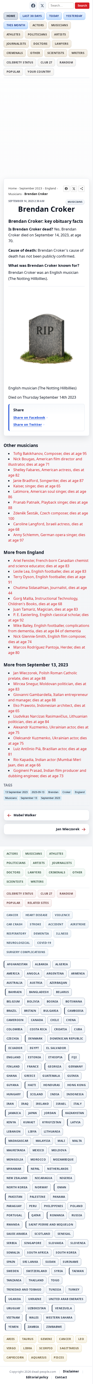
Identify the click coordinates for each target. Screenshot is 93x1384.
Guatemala (51, 1076)
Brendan (53, 792)
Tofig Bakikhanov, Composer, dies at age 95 (50, 453)
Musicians (59, 25)
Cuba (78, 1029)
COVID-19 (44, 943)
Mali (61, 1141)
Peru (33, 1206)
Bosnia (52, 1001)
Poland (76, 1206)
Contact (61, 1377)
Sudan (50, 1262)
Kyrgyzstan (51, 1122)
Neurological (18, 943)
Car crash (15, 924)
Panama (59, 1197)
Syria (58, 1271)
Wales (34, 1317)
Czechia (13, 1038)
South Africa (38, 1252)
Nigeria (66, 1178)
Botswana (73, 1001)
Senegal (64, 1234)
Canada (37, 1020)
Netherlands (57, 1169)
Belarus (62, 992)
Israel (61, 1104)
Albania (41, 964)
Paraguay (14, 1206)
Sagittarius (69, 1348)
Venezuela (63, 1308)
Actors (38, 25)
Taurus (27, 1339)
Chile (54, 1020)
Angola (33, 973)
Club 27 (46, 62)
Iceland (36, 1094)
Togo (55, 1280)
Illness (62, 933)
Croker (67, 792)
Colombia (15, 1029)
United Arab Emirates (66, 1299)
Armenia (78, 973)
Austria (36, 983)
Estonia (34, 1057)
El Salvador (56, 1048)
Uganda (14, 1299)
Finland (13, 1066)
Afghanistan (17, 964)
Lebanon (14, 1131)
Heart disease (37, 915)
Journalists (16, 44)
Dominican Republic (66, 1038)
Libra (27, 1348)
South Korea (66, 1252)
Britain (30, 1011)
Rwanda (13, 1224)
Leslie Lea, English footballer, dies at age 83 (49, 571)
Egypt (34, 1048)
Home (11, 16)
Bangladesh (39, 992)
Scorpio (46, 1348)
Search (82, 5)
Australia (15, 983)
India (54, 1094)
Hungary (14, 1094)
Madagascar (18, 1141)
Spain (11, 1262)
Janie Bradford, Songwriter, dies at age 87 (48, 480)
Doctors (40, 44)
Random (66, 62)
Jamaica (14, 1113)
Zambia (33, 1327)
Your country (39, 72)
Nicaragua (43, 1178)
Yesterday (74, 16)
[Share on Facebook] (66, 189)
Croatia (60, 1029)
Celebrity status (20, 62)
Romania (57, 1215)
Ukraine (34, 1299)
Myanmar (14, 1169)
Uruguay (14, 1308)
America (13, 973)
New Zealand (17, 1178)
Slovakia (56, 1243)
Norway (41, 1187)
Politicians (37, 34)
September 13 (29, 798)
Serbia (12, 1243)
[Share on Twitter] (74, 189)
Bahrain (15, 992)
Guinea (73, 1076)
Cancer (12, 915)
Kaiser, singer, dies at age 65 (36, 486)
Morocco (38, 1159)
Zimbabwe (54, 1327)
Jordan (50, 1113)
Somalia (13, 1252)
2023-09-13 (38, 792)
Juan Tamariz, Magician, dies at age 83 (45, 609)
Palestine (37, 1197)
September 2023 (30, 188)
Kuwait (29, 1122)
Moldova (58, 1150)
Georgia (54, 1066)
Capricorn (15, 1357)
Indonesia (75, 1094)
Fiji (74, 1057)
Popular (13, 72)
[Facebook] (33, 5)
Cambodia (75, 1011)
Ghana (12, 1076)
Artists (60, 34)
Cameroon (15, 1020)
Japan (32, 1113)
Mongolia (15, 1159)
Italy (78, 1104)
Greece (29, 1076)
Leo (81, 1339)
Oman (61, 1187)
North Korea (17, 1187)
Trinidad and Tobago (24, 1289)
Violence (62, 915)
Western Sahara (59, 1317)
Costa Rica (38, 1029)
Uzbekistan (37, 1308)
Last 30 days (32, 16)
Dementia (41, 933)
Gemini (46, 1339)
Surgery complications (26, 952)
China (71, 1020)
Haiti (32, 1085)
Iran (10, 1104)
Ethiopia (55, 1057)
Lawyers (61, 44)
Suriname (70, 1262)
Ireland (42, 1104)
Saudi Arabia (17, 1234)
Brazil (12, 1011)
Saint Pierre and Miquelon (51, 1224)
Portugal (14, 1215)
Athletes (14, 34)
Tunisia (55, 1289)
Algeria (61, 964)
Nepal (35, 1169)
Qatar (36, 1215)
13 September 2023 (16, 792)
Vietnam (13, 1317)
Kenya (11, 1122)
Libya (32, 1131)
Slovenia (77, 1243)
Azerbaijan (58, 983)
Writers (78, 53)
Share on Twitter (27, 424)
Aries (11, 1339)
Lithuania (52, 1131)
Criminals (15, 53)
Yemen (13, 1327)
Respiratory (16, 933)
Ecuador (15, 1048)
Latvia (75, 1122)
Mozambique (63, 1159)
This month (16, 25)
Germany (75, 1066)
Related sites (38, 903)
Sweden (13, 1271)
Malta (77, 1141)
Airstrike (78, 924)
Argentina (55, 973)
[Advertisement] (46, 127)
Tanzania (14, 1280)
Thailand (36, 1280)
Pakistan (15, 1197)
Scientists (55, 53)
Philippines (53, 1206)
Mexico (38, 1150)
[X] (42, 5)
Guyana (13, 1085)
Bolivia (33, 1001)
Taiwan (78, 1271)
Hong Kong (76, 1085)
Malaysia (43, 1141)
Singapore (32, 1243)
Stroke (35, 924)
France (33, 1066)
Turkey (74, 1289)
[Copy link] (81, 189)
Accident (55, 924)
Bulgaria (50, 1011)
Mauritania (16, 1150)
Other (35, 53)
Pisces (59, 1357)
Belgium (13, 1001)
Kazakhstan (74, 1113)
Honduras (51, 1085)
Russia (77, 1215)
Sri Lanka (30, 1262)
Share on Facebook (29, 417)
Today (54, 16)
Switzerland (36, 1271)
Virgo (11, 1348)
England (50, 188)
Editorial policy (37, 1377)
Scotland (42, 1234)
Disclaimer (71, 1371)
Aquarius (38, 1357)
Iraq (25, 1104)
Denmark (35, 1038)
